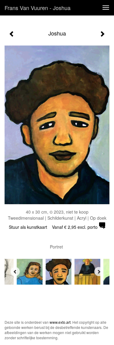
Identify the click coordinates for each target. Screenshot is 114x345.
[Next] (98, 271)
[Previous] (15, 271)
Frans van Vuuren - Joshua (38, 8)
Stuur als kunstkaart (53, 227)
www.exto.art (60, 322)
